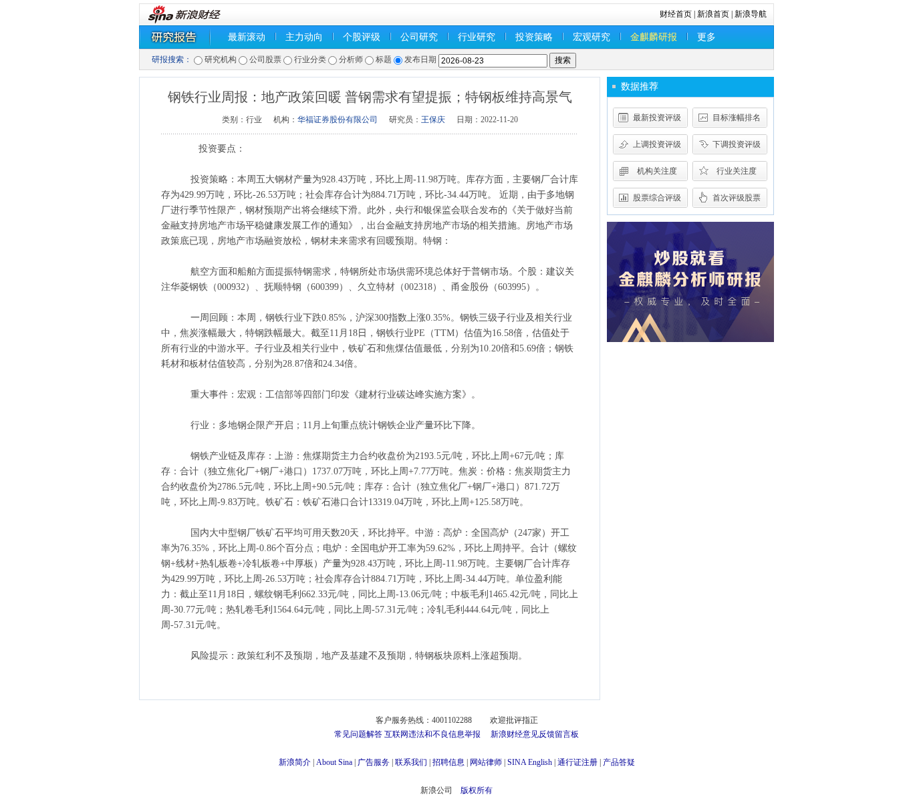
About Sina (334, 762)
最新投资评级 (657, 117)
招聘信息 (448, 762)
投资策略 (534, 37)
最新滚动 (246, 37)
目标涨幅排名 (736, 117)
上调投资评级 (657, 144)
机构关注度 (657, 171)
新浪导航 (751, 14)
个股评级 (361, 37)
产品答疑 (619, 762)
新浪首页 (713, 14)
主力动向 (304, 37)
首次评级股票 (736, 197)
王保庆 (433, 119)
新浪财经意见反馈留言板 (535, 734)
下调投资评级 (736, 144)
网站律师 (486, 762)
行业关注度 (736, 171)
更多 (706, 37)
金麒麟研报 (653, 37)
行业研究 (476, 37)
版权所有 (477, 790)
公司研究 (419, 37)
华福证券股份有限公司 (337, 119)
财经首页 (676, 14)
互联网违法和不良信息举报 (432, 734)
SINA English (529, 762)
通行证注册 (577, 762)
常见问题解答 (358, 734)
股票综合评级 (657, 197)
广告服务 (374, 762)
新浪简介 (295, 762)
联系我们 (411, 762)
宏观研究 (591, 37)
